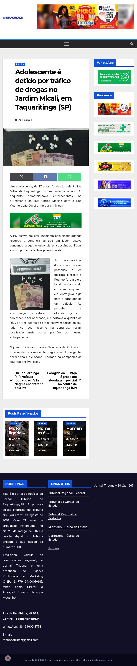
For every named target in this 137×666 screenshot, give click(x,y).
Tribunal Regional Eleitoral (66, 493)
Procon (53, 548)
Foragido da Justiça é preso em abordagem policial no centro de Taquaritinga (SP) (62, 380)
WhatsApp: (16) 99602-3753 (22, 626)
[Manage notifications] (8, 658)
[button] (85, 16)
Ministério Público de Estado (68, 527)
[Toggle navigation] (66, 44)
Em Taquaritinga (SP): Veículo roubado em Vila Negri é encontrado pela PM (29, 380)
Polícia (20, 64)
